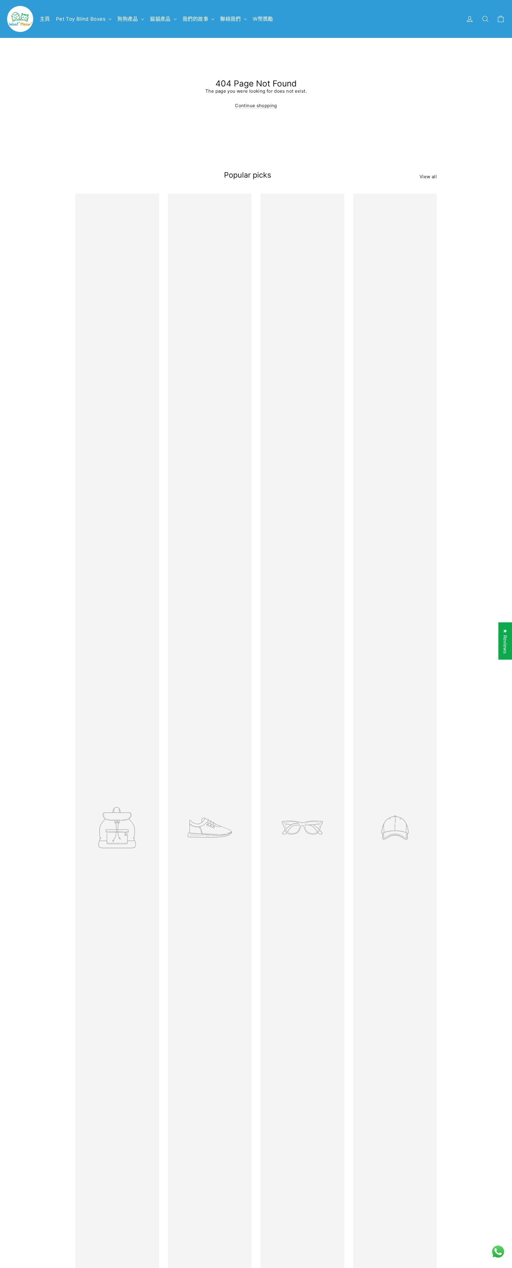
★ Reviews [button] (505, 641)
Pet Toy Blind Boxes (81, 19)
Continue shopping (256, 105)
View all (428, 176)
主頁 (45, 19)
